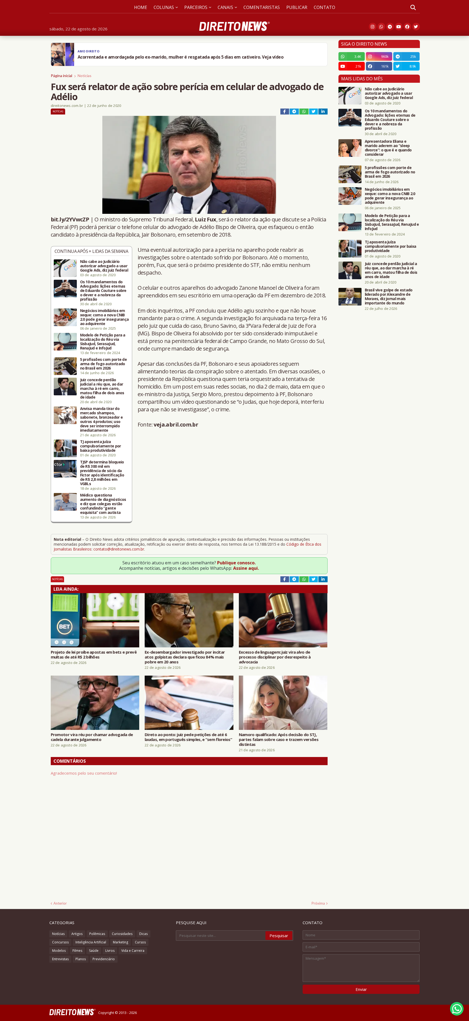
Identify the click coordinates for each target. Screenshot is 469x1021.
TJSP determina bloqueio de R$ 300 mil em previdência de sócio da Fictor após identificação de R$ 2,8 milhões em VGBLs (102, 473)
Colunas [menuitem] (164, 7)
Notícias (84, 75)
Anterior (60, 903)
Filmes (77, 950)
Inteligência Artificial (90, 942)
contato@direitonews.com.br (118, 549)
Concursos (60, 942)
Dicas (143, 933)
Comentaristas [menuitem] (261, 7)
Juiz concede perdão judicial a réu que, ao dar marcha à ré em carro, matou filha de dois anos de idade (102, 388)
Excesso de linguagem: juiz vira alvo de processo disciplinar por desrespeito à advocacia (274, 657)
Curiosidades (122, 933)
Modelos (59, 950)
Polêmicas (97, 933)
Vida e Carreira (132, 950)
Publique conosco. (236, 563)
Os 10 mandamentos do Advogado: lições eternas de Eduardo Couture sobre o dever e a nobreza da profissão (103, 290)
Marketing (120, 942)
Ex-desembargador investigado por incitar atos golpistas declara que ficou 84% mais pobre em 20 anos (185, 657)
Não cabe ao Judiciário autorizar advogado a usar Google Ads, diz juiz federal (104, 265)
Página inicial (61, 75)
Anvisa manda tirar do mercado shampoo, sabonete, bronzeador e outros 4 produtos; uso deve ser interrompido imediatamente (101, 419)
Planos (80, 959)
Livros (110, 950)
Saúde (94, 950)
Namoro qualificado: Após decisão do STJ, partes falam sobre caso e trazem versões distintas (278, 739)
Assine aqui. (246, 568)
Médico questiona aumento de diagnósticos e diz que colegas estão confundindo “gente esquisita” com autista (103, 504)
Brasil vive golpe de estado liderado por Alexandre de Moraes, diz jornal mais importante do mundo (389, 296)
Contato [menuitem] (324, 7)
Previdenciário (104, 959)
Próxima (318, 903)
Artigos (77, 933)
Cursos (140, 942)
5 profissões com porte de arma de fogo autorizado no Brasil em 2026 (103, 363)
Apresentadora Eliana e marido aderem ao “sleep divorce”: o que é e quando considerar (388, 148)
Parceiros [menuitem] (195, 7)
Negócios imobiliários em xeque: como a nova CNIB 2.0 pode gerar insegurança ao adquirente (104, 317)
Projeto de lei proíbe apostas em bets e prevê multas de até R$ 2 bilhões (94, 654)
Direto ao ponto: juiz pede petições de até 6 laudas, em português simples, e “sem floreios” (188, 737)
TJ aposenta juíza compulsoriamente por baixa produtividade (100, 446)
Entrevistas (60, 959)
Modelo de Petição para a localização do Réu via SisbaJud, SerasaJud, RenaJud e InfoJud (102, 341)
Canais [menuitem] (225, 7)
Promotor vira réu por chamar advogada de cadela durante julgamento (92, 737)
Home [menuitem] (140, 7)
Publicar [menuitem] (296, 7)
